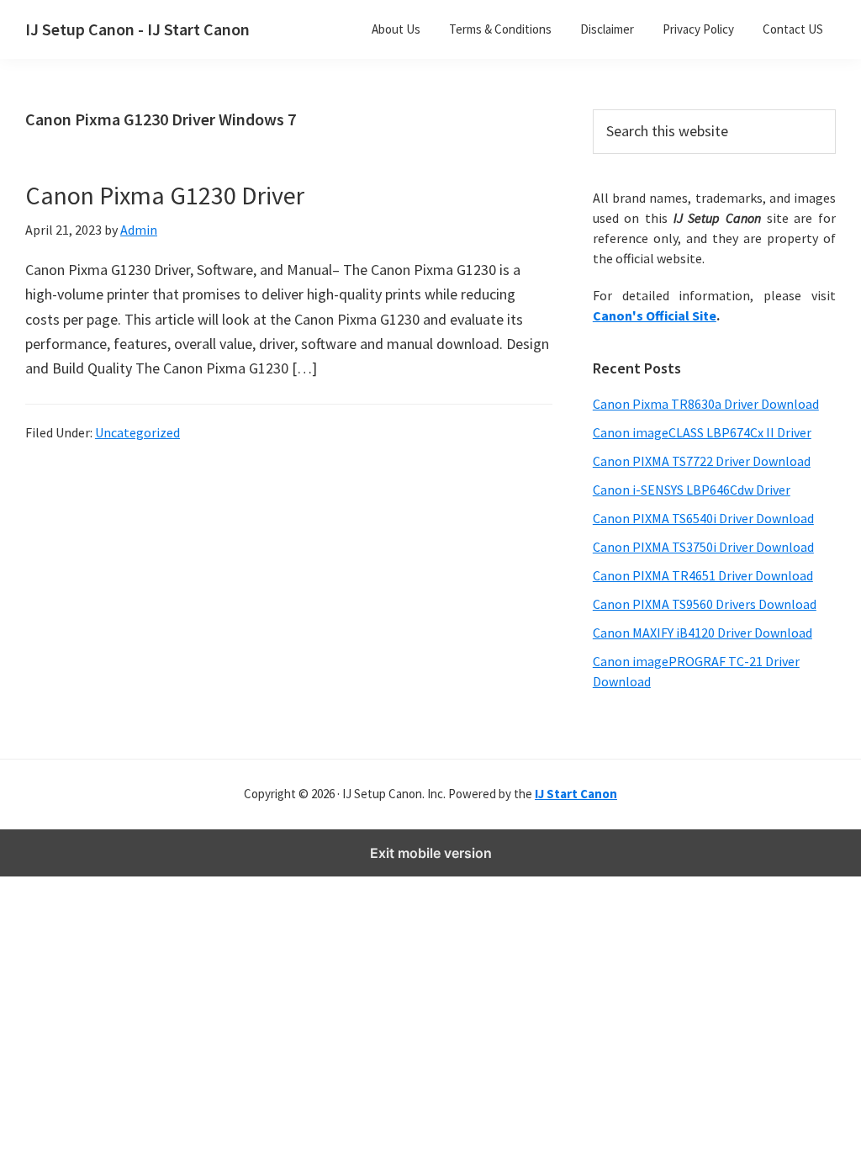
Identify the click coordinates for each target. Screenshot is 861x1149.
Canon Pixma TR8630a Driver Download (706, 403)
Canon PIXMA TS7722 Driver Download (702, 461)
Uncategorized (137, 432)
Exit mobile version (431, 853)
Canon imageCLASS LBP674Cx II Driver (702, 432)
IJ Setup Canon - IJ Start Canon (137, 29)
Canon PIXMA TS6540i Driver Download (703, 518)
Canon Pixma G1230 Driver (164, 195)
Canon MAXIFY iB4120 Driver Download (702, 632)
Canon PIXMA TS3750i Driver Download (703, 546)
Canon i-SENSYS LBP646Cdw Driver (691, 489)
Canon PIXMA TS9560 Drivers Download (704, 604)
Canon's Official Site (654, 315)
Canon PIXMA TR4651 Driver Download (703, 575)
